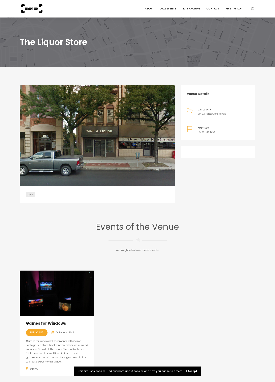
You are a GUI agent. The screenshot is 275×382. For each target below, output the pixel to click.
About (149, 8)
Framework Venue (215, 113)
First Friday (234, 8)
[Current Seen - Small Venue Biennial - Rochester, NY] (32, 8)
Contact (212, 8)
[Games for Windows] (57, 293)
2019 (30, 194)
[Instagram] (252, 9)
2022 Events (168, 8)
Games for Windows (46, 323)
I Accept (191, 371)
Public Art (36, 332)
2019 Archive (191, 8)
